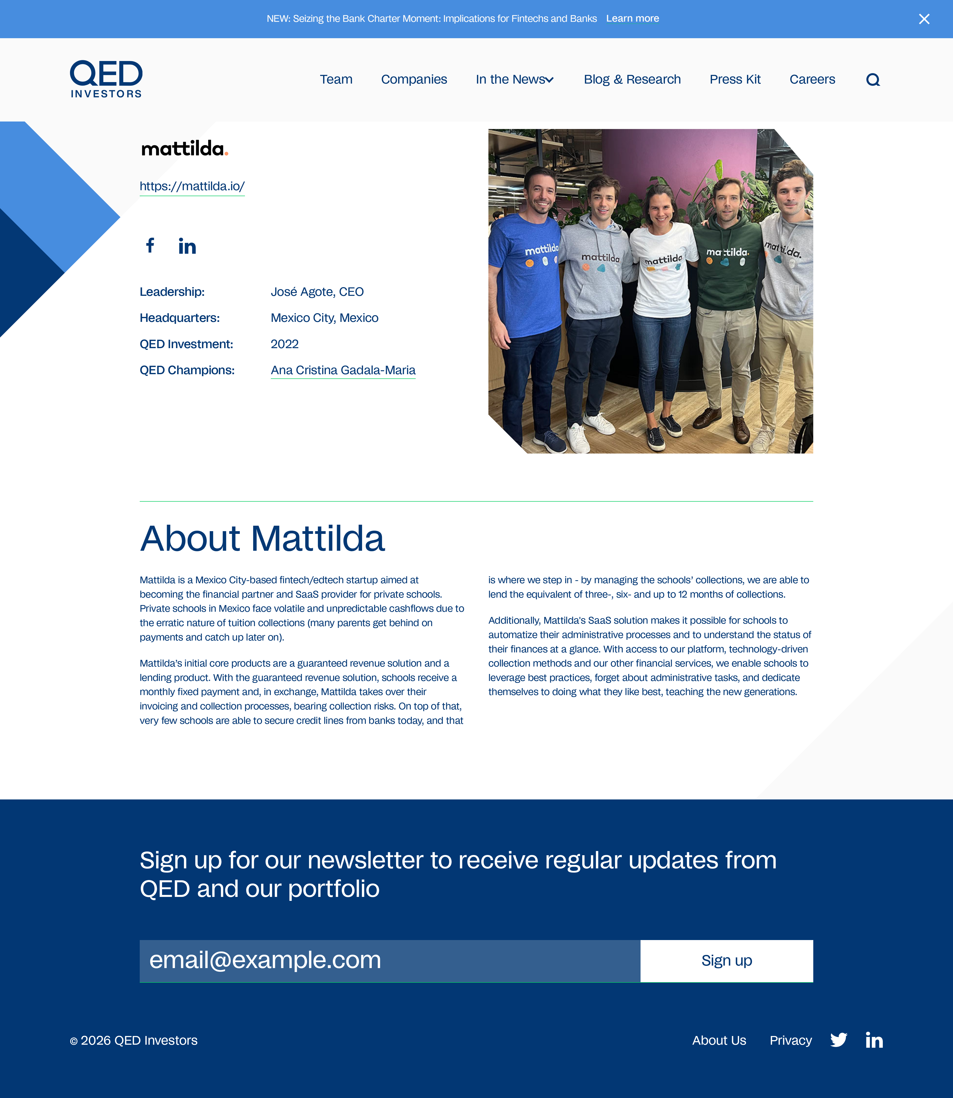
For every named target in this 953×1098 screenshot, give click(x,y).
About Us (719, 1041)
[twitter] (839, 1041)
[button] (515, 79)
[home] (106, 80)
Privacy (791, 1041)
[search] (873, 80)
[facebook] (152, 247)
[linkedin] (187, 247)
